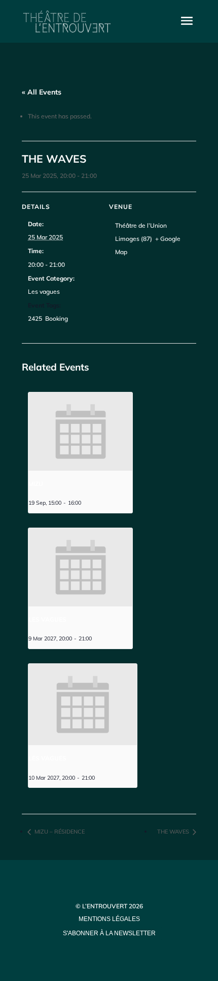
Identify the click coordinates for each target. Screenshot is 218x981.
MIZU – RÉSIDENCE (59, 831)
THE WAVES (174, 831)
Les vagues (44, 291)
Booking (56, 318)
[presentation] (80, 431)
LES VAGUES (47, 619)
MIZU (35, 483)
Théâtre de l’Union (141, 225)
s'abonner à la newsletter (109, 933)
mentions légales (109, 919)
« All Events (41, 92)
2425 (35, 318)
